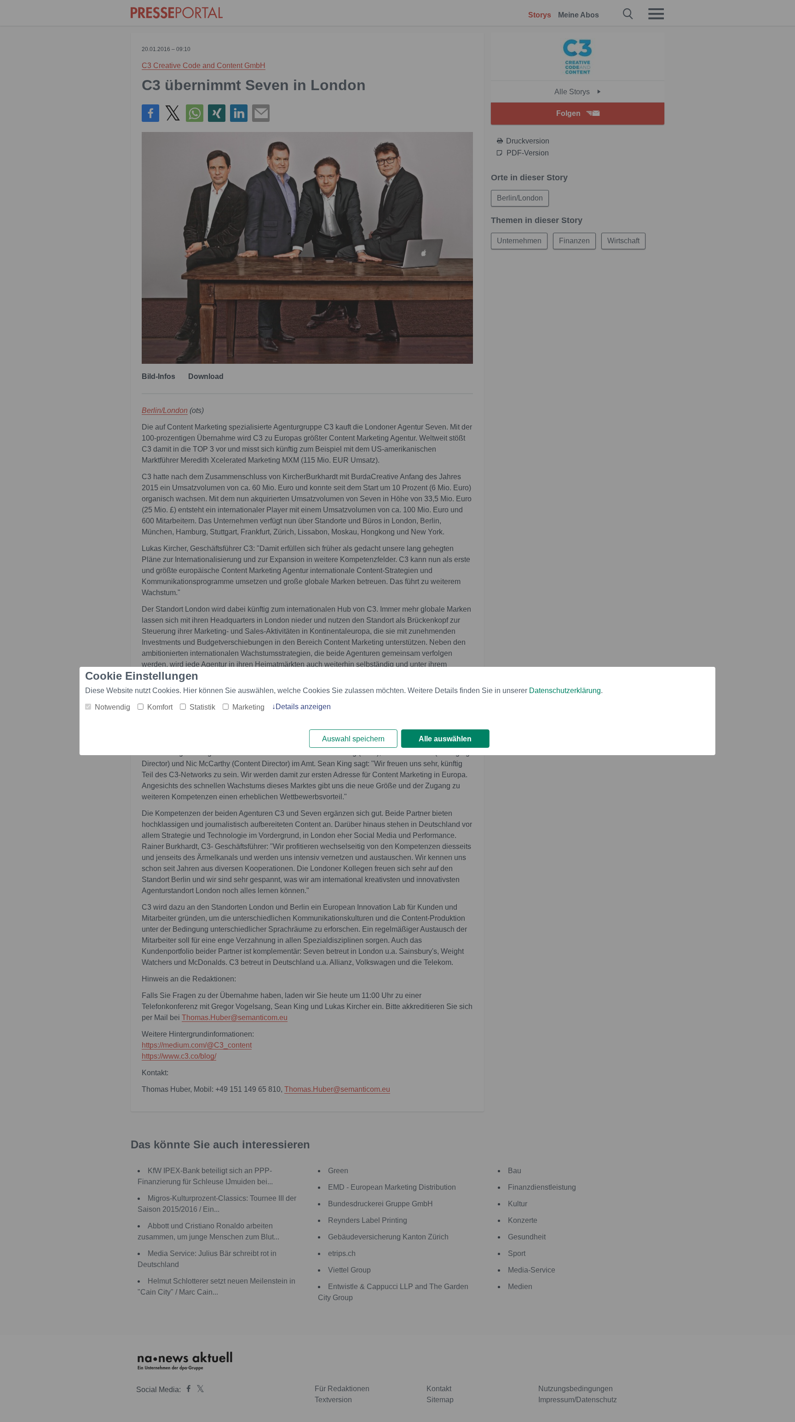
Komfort (160, 707)
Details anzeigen (303, 707)
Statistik (202, 707)
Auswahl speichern (353, 739)
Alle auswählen (445, 739)
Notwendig (112, 707)
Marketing (248, 707)
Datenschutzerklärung (565, 690)
